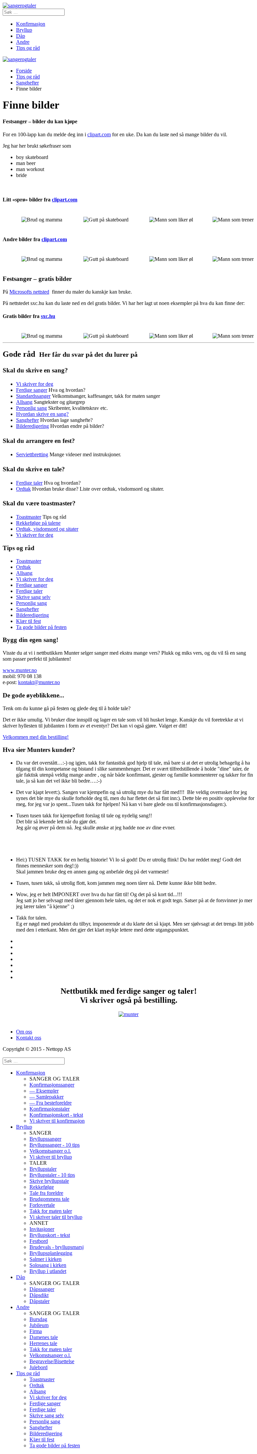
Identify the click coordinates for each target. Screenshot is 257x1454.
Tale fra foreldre (46, 1193)
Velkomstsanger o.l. (50, 1151)
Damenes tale (43, 1337)
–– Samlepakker (46, 1097)
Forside (24, 70)
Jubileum (39, 1325)
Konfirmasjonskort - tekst (56, 1115)
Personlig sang (31, 408)
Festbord (38, 1241)
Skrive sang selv (33, 597)
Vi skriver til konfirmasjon (57, 1121)
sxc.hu (48, 316)
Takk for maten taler (50, 1211)
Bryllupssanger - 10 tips (54, 1145)
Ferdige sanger (31, 390)
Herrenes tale (43, 1343)
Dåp (20, 36)
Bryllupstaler (43, 1169)
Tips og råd (28, 48)
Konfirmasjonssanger (51, 1085)
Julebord (38, 1367)
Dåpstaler (39, 1301)
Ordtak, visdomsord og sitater (47, 529)
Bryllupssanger (45, 1139)
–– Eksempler (44, 1091)
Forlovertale (42, 1205)
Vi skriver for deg (34, 384)
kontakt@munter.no (39, 682)
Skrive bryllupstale (49, 1181)
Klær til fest (28, 621)
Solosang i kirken (47, 1265)
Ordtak (23, 489)
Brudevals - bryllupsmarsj (56, 1247)
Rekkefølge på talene (38, 523)
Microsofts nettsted (29, 292)
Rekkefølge (41, 1187)
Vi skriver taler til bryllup (55, 1217)
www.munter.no (20, 670)
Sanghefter (27, 83)
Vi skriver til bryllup (50, 1157)
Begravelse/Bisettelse (51, 1361)
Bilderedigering (32, 426)
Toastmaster (28, 517)
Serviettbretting (32, 454)
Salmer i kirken (45, 1259)
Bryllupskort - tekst (49, 1235)
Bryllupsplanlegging (50, 1253)
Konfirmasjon (30, 24)
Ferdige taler (29, 483)
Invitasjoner (41, 1229)
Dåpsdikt (39, 1295)
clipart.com (99, 134)
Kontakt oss (28, 1037)
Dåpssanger (41, 1289)
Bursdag (38, 1319)
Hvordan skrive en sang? (42, 414)
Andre (22, 42)
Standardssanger (33, 396)
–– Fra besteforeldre (50, 1103)
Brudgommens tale (49, 1199)
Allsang (24, 402)
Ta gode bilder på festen (41, 627)
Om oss (24, 1031)
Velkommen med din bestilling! (36, 737)
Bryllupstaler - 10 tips (52, 1175)
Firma (35, 1331)
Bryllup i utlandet (47, 1271)
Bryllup (24, 30)
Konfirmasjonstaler (49, 1109)
